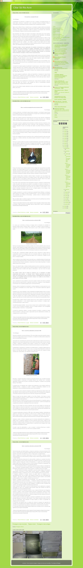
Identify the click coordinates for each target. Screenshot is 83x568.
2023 (65, 129)
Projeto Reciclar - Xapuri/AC (61, 101)
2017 (65, 140)
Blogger (58, 563)
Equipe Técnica (56, 31)
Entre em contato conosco (58, 35)
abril (66, 199)
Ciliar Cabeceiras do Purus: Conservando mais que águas (61, 62)
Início (54, 26)
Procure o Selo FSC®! (59, 77)
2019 (65, 136)
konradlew (49, 563)
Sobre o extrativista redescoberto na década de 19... (67, 185)
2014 (65, 145)
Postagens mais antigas (43, 524)
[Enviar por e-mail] (43, 97)
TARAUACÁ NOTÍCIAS (59, 108)
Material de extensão (57, 34)
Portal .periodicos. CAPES (60, 99)
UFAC (56, 115)
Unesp (56, 117)
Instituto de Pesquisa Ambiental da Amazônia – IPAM (62, 88)
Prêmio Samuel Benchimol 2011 (59, 40)
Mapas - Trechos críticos (58, 29)
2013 (65, 146)
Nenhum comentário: (34, 97)
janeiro (66, 204)
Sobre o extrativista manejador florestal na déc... (67, 165)
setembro (67, 189)
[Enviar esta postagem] (41, 97)
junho (66, 195)
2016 (65, 141)
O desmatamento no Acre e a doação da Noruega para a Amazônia (62, 64)
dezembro (67, 148)
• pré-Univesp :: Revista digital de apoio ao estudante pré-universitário (61, 46)
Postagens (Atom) (20, 526)
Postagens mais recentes (20, 524)
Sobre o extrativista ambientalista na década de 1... (67, 178)
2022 (65, 131)
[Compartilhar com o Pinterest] (48, 97)
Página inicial (32, 524)
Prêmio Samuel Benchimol (60, 106)
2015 (65, 143)
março (66, 200)
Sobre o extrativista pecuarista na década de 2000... (67, 171)
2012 (65, 206)
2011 (65, 207)
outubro (67, 153)
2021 (65, 133)
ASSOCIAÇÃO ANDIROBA (60, 51)
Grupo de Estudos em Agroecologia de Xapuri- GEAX (61, 81)
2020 (65, 134)
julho (66, 193)
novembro (67, 151)
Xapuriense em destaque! (59, 54)
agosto (66, 192)
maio (66, 197)
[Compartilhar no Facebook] (46, 97)
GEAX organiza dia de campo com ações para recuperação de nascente (61, 84)
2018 (65, 138)
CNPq (56, 72)
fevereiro (67, 202)
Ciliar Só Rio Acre (22, 7)
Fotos (54, 32)
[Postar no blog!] (44, 97)
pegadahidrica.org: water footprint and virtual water (60, 97)
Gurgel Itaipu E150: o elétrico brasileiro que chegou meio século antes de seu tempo (62, 110)
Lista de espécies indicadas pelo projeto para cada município (61, 38)
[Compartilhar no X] (45, 97)
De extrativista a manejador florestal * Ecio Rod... (67, 158)
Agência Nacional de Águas (61, 49)
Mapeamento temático (57, 28)
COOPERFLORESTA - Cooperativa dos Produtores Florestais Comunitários (61, 75)
